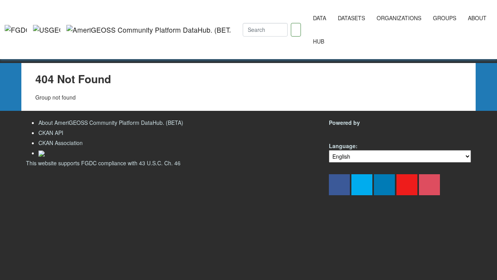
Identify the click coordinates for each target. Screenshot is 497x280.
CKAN (342, 132)
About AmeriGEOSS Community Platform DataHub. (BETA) (110, 122)
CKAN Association (60, 143)
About (477, 18)
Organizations (399, 18)
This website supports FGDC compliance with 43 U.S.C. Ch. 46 (103, 163)
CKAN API (50, 132)
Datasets (351, 18)
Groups (444, 18)
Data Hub (319, 29)
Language (342, 146)
